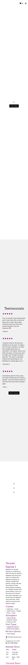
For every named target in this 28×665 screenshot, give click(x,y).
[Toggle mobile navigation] (25, 4)
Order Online (14, 106)
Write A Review (14, 393)
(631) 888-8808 (12, 643)
